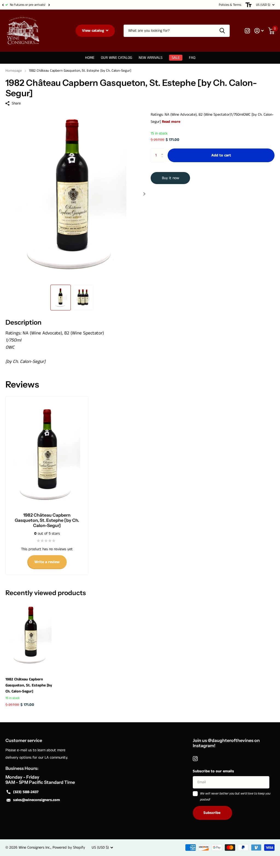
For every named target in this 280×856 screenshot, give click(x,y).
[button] (2, 5)
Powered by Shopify (68, 847)
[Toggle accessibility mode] (249, 5)
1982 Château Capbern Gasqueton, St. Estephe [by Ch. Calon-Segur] (28, 685)
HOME (89, 57)
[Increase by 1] (163, 150)
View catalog (93, 30)
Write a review (47, 562)
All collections (116, 58)
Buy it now (170, 178)
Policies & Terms (230, 4)
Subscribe (212, 813)
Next (48, 5)
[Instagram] (195, 758)
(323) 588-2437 (26, 792)
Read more (171, 121)
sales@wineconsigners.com (36, 800)
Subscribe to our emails (213, 771)
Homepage (13, 70)
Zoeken (222, 31)
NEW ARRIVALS (150, 57)
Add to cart (221, 155)
